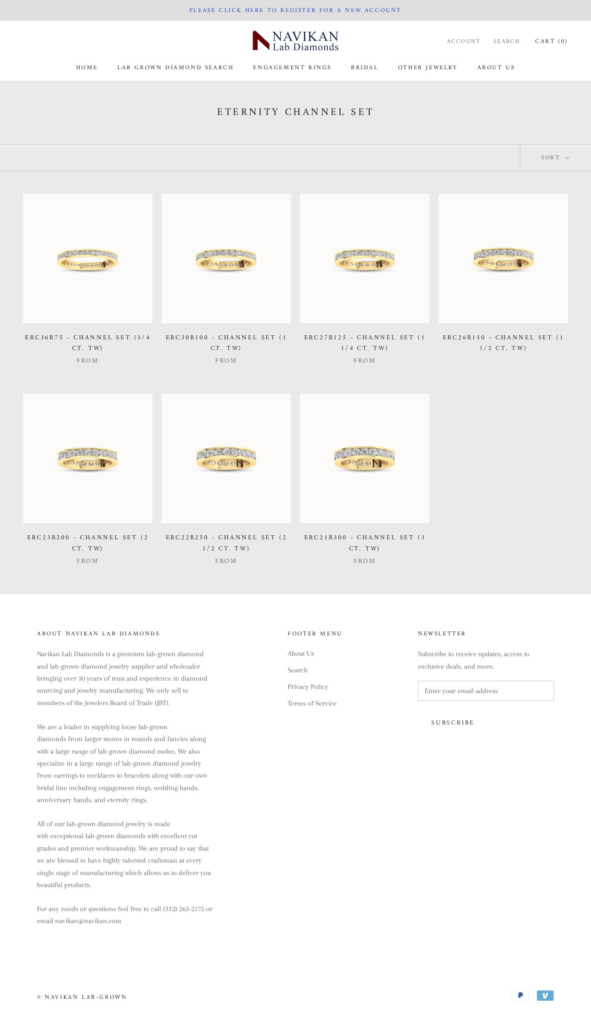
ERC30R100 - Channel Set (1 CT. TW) (226, 343)
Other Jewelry (428, 67)
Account (464, 42)
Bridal (365, 67)
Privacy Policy (308, 687)
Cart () (551, 41)
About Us (496, 67)
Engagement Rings (292, 67)
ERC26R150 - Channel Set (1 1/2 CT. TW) (503, 343)
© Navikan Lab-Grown (82, 997)
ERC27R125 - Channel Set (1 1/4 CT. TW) (365, 343)
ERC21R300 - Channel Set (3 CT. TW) (365, 543)
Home (87, 67)
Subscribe (453, 723)
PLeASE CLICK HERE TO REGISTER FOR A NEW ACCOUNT (295, 10)
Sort (552, 157)
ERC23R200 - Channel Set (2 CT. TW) (88, 543)
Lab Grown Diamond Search (175, 67)
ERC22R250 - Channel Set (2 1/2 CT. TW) (226, 543)
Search (507, 42)
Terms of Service (312, 703)
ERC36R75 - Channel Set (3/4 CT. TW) (88, 343)
